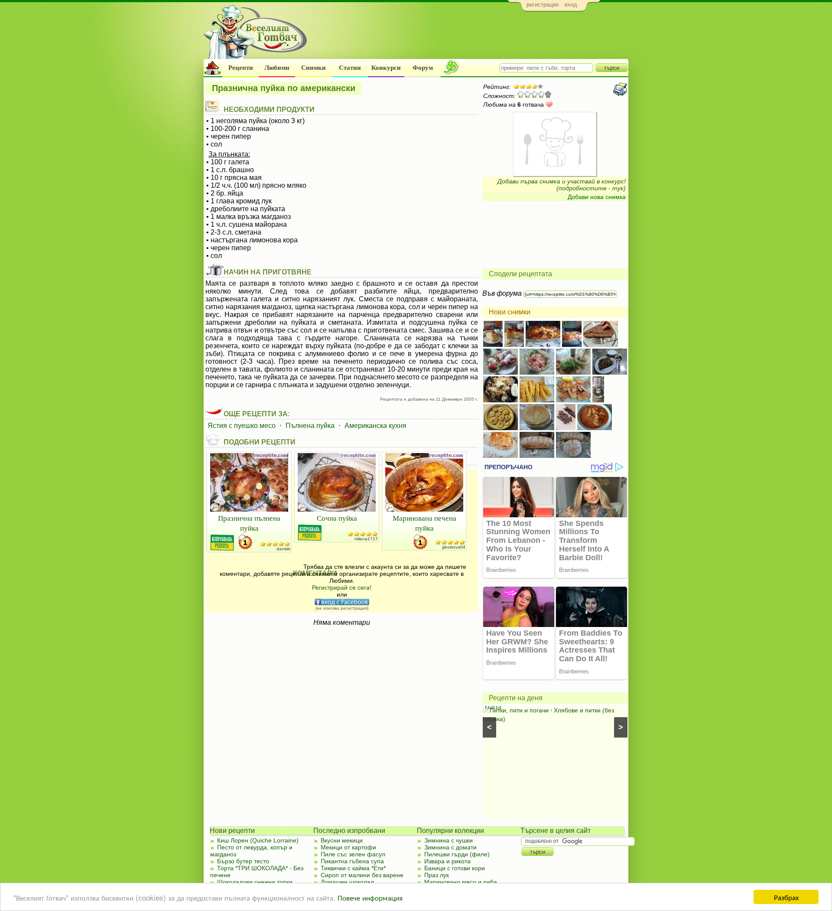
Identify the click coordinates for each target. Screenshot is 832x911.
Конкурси (386, 67)
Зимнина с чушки (448, 840)
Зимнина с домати (450, 847)
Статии (350, 67)
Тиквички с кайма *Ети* (353, 868)
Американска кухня (375, 425)
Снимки (313, 67)
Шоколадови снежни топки (254, 881)
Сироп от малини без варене (362, 875)
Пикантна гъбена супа (352, 861)
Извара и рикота (447, 861)
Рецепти (240, 67)
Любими (276, 67)
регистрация (542, 4)
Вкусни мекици (342, 840)
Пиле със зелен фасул (353, 854)
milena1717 (366, 538)
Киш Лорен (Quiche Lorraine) (258, 840)
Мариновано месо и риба (460, 881)
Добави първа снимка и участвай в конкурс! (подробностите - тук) (561, 185)
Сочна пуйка (337, 518)
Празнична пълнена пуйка (249, 523)
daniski (283, 548)
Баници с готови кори (454, 868)
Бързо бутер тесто (243, 861)
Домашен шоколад (347, 881)
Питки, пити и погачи (519, 710)
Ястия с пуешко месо (242, 425)
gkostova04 (453, 547)
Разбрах (786, 896)
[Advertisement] (470, 37)
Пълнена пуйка (310, 425)
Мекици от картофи (348, 847)
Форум (423, 67)
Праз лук (436, 875)
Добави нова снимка (597, 196)
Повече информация (370, 897)
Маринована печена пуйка (424, 523)
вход (571, 4)
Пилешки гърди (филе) (457, 854)
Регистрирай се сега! (341, 587)
